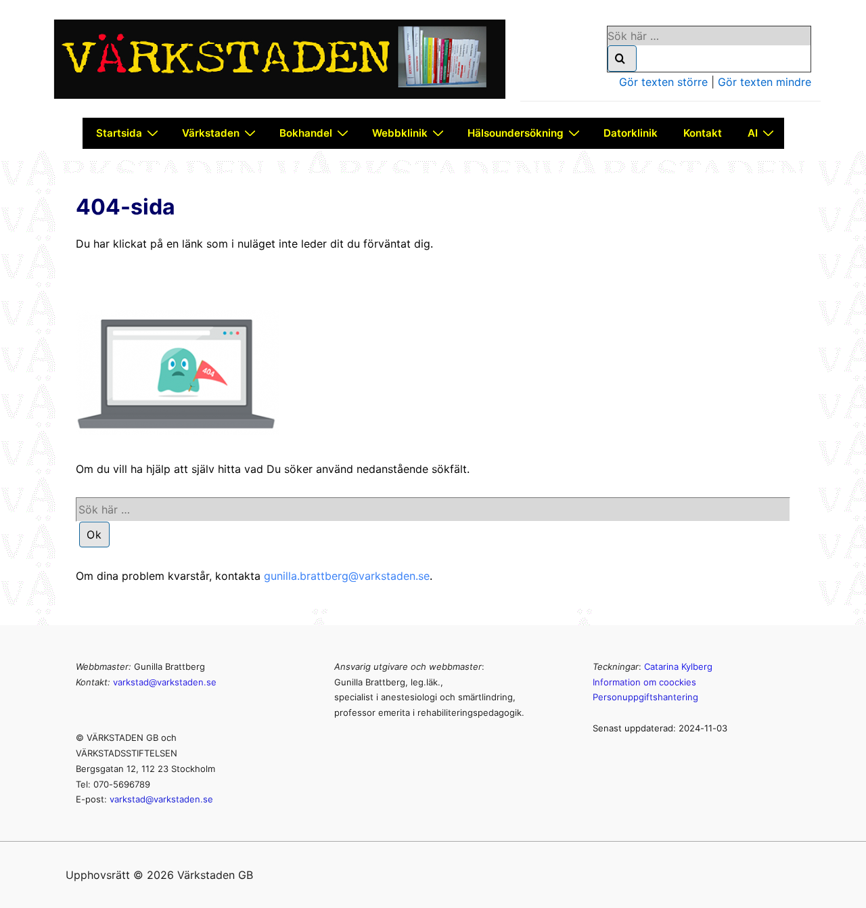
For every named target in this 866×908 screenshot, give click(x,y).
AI (753, 133)
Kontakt (702, 133)
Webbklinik (400, 133)
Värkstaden (211, 133)
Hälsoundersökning (516, 133)
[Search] (622, 58)
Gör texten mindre (764, 82)
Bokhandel (305, 133)
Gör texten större (663, 82)
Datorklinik (630, 133)
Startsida (119, 133)
